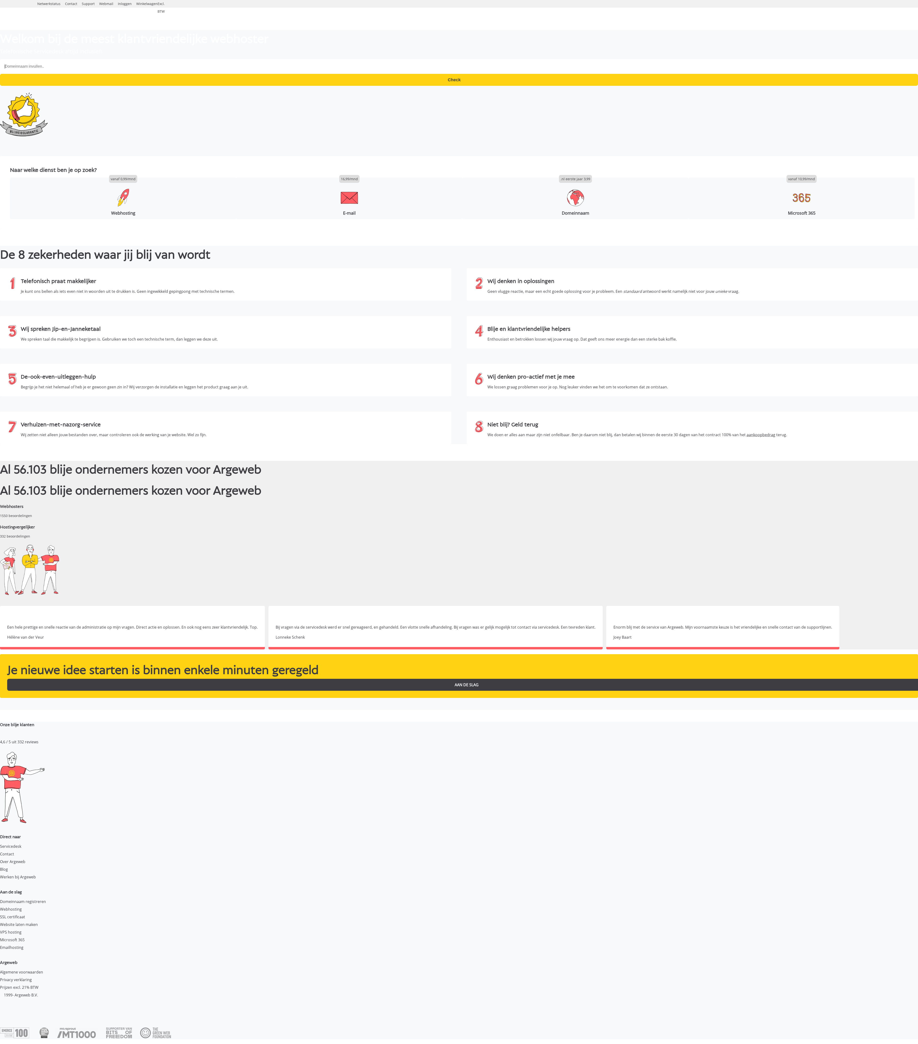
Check (455, 79)
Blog (4, 869)
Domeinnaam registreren (23, 901)
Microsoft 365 (12, 939)
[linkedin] (20, 1006)
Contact (7, 854)
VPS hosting (11, 932)
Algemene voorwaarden (21, 972)
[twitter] (12, 1006)
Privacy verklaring (16, 979)
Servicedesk (10, 846)
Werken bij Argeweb (18, 877)
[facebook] (3, 1006)
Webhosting (11, 909)
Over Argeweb (12, 861)
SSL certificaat (12, 916)
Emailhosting (11, 947)
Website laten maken (19, 924)
